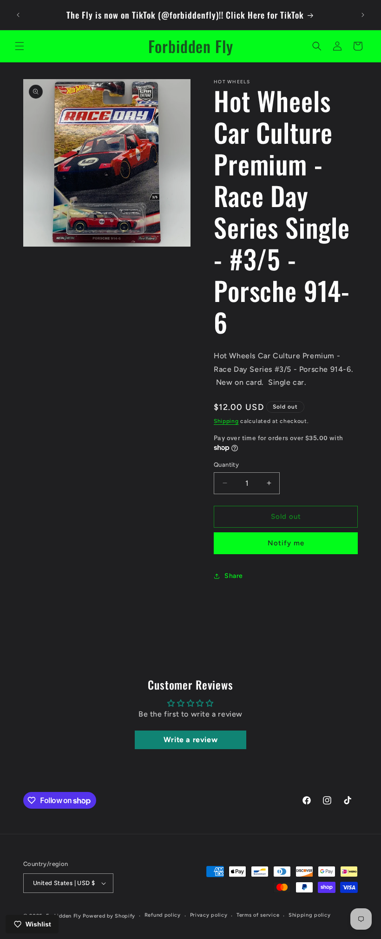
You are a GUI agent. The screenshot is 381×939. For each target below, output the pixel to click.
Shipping (226, 421)
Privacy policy (209, 915)
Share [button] (233, 576)
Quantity (226, 464)
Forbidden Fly (63, 916)
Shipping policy (310, 915)
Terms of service (257, 915)
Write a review (190, 739)
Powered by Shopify (109, 916)
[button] (19, 46)
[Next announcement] (363, 15)
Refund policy (163, 915)
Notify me (286, 543)
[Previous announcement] (18, 15)
